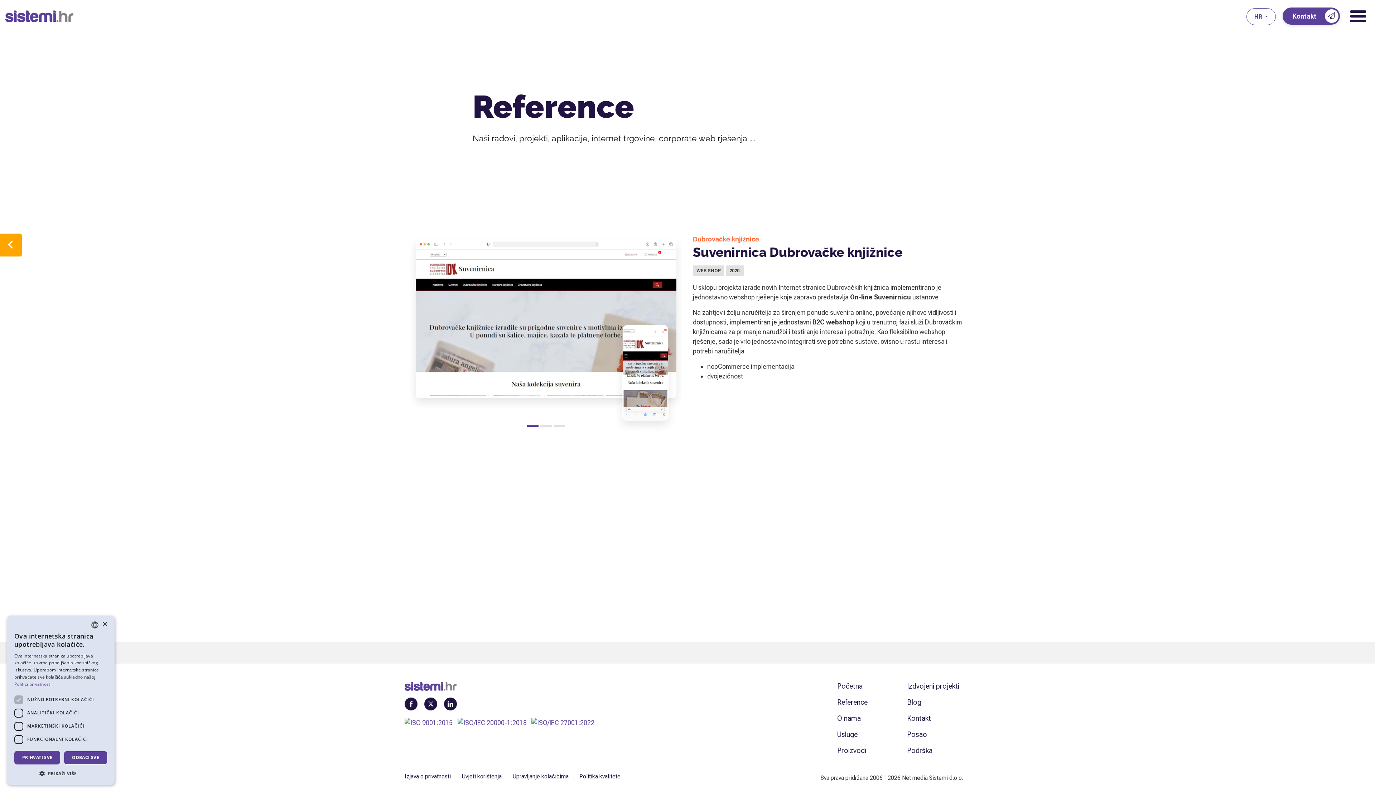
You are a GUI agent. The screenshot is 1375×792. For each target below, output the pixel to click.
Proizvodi (851, 750)
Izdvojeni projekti (933, 686)
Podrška (919, 750)
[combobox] (94, 625)
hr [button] (1259, 16)
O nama (849, 718)
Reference (852, 702)
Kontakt (919, 718)
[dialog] (61, 700)
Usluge (847, 734)
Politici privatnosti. (33, 684)
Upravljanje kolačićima (540, 776)
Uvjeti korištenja (482, 776)
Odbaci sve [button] (85, 757)
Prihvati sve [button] (37, 757)
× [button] (104, 624)
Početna (850, 686)
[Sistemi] (625, 16)
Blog (914, 702)
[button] (60, 773)
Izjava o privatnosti (428, 776)
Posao (917, 734)
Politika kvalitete (600, 776)
